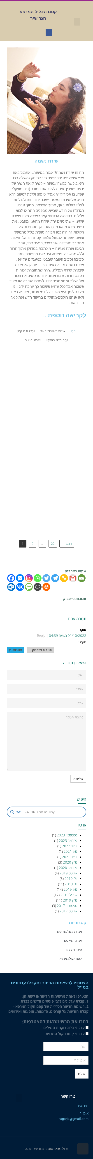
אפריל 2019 (68, 894)
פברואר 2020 (68, 867)
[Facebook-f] (49, 32)
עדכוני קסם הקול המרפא (66, 1033)
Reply (41, 635)
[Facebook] (11, 578)
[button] (77, 22)
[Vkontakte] (20, 587)
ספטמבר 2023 (67, 835)
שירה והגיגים (32, 340)
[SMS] (29, 587)
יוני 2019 (71, 884)
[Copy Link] (64, 578)
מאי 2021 (70, 851)
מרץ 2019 (70, 900)
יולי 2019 (71, 878)
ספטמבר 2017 (67, 905)
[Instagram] (29, 578)
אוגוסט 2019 (68, 873)
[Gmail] (73, 578)
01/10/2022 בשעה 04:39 (67, 635)
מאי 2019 (70, 889)
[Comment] (38, 587)
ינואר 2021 (69, 856)
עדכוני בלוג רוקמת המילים (64, 1027)
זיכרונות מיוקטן (26, 331)
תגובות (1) (15, 650)
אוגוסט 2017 (68, 911)
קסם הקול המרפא (57, 340)
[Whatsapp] (38, 578)
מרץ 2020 (70, 862)
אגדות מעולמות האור (52, 331)
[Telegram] (55, 578)
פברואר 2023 (68, 840)
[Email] (82, 578)
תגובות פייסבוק (41, 650)
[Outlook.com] (11, 587)
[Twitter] (46, 578)
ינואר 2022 (69, 846)
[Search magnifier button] (12, 812)
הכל (73, 331)
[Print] (46, 587)
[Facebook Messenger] (20, 578)
